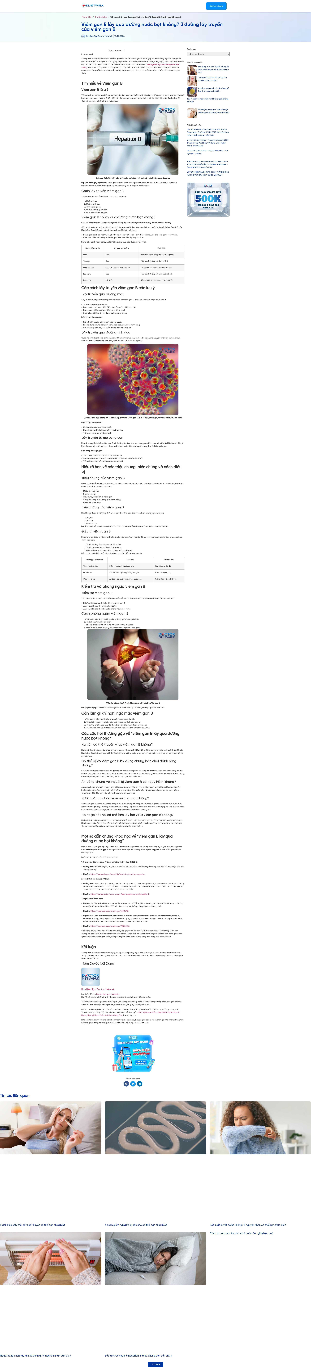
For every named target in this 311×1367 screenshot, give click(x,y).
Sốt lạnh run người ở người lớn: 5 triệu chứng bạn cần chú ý (138, 1355)
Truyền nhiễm (101, 17)
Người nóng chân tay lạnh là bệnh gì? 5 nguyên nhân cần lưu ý (35, 1355)
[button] (126, 1084)
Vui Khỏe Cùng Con (113, 1015)
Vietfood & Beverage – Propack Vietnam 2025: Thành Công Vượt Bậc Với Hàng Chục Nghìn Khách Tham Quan (208, 143)
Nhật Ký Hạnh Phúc (95, 1015)
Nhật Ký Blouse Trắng (147, 1012)
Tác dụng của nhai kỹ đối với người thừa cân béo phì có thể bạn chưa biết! (213, 70)
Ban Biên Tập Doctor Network (97, 989)
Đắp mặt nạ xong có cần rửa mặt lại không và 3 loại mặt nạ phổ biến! (213, 111)
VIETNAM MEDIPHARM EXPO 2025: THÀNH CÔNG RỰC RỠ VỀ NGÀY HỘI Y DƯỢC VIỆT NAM (208, 173)
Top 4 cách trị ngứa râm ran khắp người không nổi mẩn (207, 100)
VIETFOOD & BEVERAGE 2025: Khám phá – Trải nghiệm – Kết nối (207, 152)
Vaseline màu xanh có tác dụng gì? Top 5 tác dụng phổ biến (213, 89)
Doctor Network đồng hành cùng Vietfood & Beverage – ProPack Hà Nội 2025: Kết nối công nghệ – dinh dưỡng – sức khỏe (208, 132)
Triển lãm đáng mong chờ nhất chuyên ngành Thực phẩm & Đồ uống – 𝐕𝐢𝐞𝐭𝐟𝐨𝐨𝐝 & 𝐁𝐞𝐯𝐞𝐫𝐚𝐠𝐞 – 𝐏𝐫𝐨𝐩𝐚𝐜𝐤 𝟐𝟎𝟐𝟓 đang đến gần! (207, 164)
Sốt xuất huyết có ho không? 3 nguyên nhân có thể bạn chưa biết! (248, 1225)
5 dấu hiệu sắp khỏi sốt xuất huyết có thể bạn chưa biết (32, 1225)
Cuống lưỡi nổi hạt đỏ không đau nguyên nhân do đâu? (212, 79)
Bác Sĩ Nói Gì (163, 1012)
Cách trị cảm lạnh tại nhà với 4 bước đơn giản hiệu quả (241, 1233)
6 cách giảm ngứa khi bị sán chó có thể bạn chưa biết (136, 1225)
